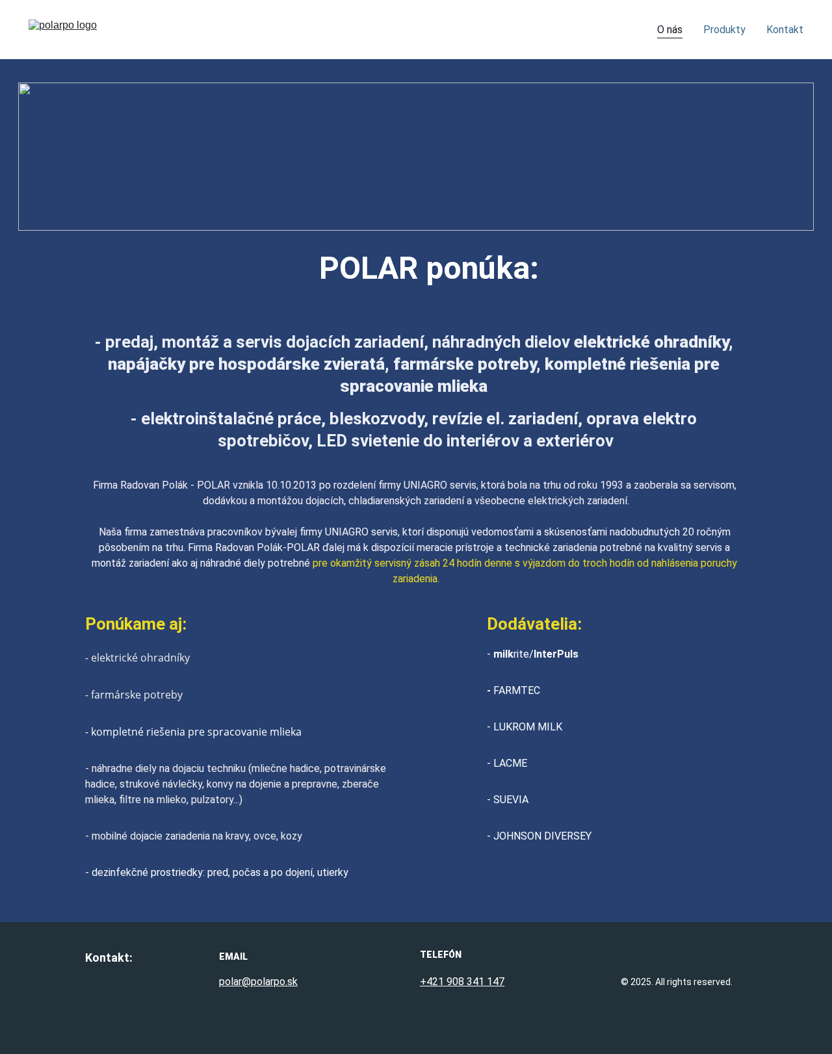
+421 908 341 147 (462, 981)
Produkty (724, 29)
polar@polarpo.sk (258, 981)
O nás (669, 29)
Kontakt (784, 29)
